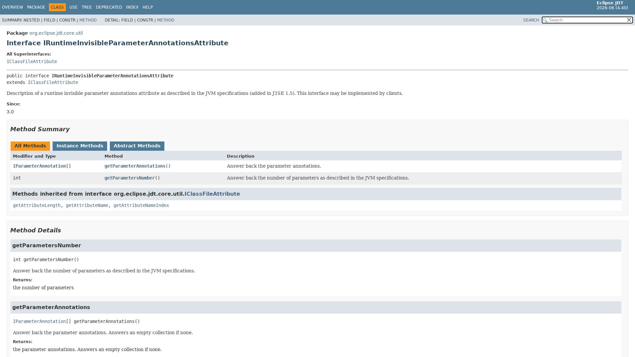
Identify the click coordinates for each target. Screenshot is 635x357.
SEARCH (531, 20)
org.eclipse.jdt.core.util (56, 33)
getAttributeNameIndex (141, 205)
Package (36, 7)
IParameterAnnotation (39, 166)
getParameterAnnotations (135, 166)
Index (132, 7)
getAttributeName (87, 205)
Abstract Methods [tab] (137, 145)
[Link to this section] (74, 129)
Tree (87, 7)
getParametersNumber (130, 177)
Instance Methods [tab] (80, 145)
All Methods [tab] (30, 145)
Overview (12, 7)
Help (148, 7)
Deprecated (109, 7)
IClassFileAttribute (32, 61)
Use (73, 7)
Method (88, 20)
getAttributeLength (37, 205)
